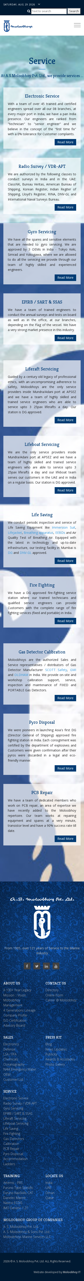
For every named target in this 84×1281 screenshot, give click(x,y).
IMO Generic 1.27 (15, 1208)
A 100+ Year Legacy (17, 990)
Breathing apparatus (38, 532)
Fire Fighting (11, 1133)
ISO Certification (14, 1020)
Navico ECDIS (12, 1203)
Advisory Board (14, 1025)
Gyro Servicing (13, 1108)
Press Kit (53, 1037)
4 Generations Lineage (19, 1010)
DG (10, 552)
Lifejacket (15, 532)
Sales (8, 1037)
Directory (51, 990)
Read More (65, 142)
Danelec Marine (14, 1198)
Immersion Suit (63, 527)
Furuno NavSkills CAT (18, 1193)
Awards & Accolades (60, 1059)
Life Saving (10, 1128)
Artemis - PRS (13, 1183)
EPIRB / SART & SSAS (17, 1113)
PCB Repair (11, 1148)
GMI (73, 670)
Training (11, 1176)
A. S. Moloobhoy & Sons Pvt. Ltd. (26, 1232)
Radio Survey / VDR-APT (20, 1103)
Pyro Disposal (13, 1154)
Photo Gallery (55, 1064)
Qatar (49, 1198)
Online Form (54, 995)
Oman (49, 1193)
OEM (6, 1074)
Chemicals (10, 1059)
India (48, 1183)
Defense (9, 1049)
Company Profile (15, 1015)
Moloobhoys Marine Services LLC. (27, 1237)
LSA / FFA (9, 1054)
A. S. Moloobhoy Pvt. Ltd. (21, 1226)
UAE (48, 1187)
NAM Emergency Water (19, 1069)
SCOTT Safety (56, 670)
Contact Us (55, 983)
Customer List (13, 1079)
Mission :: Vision (14, 995)
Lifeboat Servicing (15, 1123)
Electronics (11, 1044)
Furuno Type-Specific (18, 1187)
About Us (11, 983)
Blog (48, 1044)
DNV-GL (26, 552)
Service (10, 1091)
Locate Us (54, 1176)
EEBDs (60, 532)
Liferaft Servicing (14, 1118)
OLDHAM (21, 675)
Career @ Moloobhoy (60, 1000)
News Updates (56, 1049)
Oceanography (13, 1064)
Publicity (51, 1054)
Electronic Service (15, 1098)
